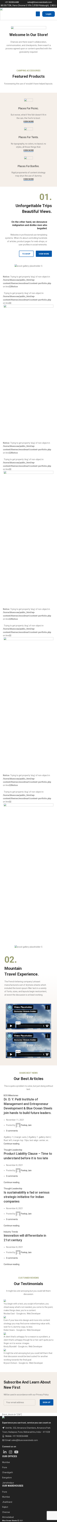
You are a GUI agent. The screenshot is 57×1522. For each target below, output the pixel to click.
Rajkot (5, 1507)
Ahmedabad (8, 1517)
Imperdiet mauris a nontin (22, 933)
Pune (4, 1467)
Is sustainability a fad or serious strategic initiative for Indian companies (27, 1197)
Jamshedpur (8, 1483)
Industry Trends (11, 1232)
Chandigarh (7, 1472)
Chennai (6, 1512)
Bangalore (7, 1477)
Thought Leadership (13, 1150)
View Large (7, 358)
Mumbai (6, 1462)
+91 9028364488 (20, 1436)
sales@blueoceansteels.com (39, 2)
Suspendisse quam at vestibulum (27, 434)
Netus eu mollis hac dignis (22, 601)
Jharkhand (7, 1502)
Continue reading (11, 1143)
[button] (38, 13)
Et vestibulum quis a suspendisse (27, 767)
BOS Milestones (11, 1095)
